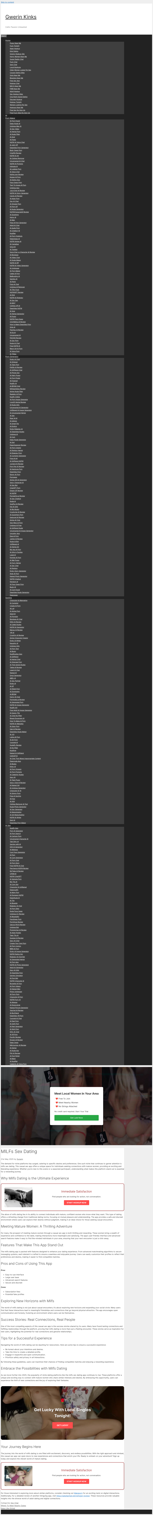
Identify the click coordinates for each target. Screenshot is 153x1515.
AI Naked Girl (14, 785)
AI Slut (12, 442)
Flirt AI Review (15, 1053)
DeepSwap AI (15, 239)
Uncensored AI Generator (19, 407)
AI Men (12, 220)
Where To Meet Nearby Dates (13, 1506)
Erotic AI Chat (15, 359)
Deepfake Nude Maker (18, 732)
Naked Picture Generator (19, 1008)
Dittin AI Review (15, 622)
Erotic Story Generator (18, 571)
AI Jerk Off (14, 145)
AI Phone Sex (15, 373)
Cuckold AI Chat (16, 1018)
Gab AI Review (15, 729)
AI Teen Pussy (15, 780)
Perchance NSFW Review (19, 868)
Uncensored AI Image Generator (21, 531)
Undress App (14, 188)
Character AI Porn (16, 997)
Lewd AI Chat (15, 670)
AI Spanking (14, 215)
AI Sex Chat (14, 566)
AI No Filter (14, 748)
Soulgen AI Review (16, 938)
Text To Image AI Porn (18, 185)
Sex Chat (14, 1503)
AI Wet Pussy (14, 560)
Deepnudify (14, 890)
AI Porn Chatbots (16, 236)
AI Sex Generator (16, 809)
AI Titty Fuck (14, 290)
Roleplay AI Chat (16, 906)
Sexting (8, 598)
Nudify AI (13, 383)
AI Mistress (14, 850)
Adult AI (13, 614)
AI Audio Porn (15, 228)
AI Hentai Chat (15, 659)
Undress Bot (14, 927)
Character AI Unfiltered (18, 887)
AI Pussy (13, 316)
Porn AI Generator (16, 831)
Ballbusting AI (15, 276)
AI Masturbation (15, 812)
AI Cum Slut (14, 884)
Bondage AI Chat (16, 619)
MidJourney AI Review (18, 1045)
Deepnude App (15, 761)
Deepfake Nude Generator (19, 592)
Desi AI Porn (14, 536)
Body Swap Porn (16, 150)
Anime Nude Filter (16, 391)
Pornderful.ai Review (17, 496)
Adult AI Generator (16, 967)
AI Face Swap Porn (17, 584)
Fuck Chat (13, 62)
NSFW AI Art (14, 156)
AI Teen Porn (14, 365)
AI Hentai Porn (15, 132)
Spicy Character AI (17, 482)
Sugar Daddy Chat (17, 59)
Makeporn (78, 1493)
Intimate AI (14, 166)
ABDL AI (13, 678)
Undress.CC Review (17, 914)
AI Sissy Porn (14, 726)
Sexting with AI (15, 844)
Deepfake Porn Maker (18, 823)
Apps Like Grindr (8, 1508)
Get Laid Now (76, 1118)
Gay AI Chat (14, 201)
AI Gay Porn (14, 340)
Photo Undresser (16, 992)
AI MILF (12, 303)
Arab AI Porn (14, 574)
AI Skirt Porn (14, 1029)
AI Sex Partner (15, 681)
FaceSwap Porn (15, 919)
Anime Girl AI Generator (18, 480)
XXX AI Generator (16, 847)
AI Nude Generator (17, 209)
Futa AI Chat (14, 284)
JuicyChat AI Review (17, 190)
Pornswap (13, 477)
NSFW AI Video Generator (19, 265)
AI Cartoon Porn (15, 836)
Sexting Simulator (16, 975)
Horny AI (13, 217)
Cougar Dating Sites (17, 73)
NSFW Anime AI (15, 241)
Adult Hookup (15, 91)
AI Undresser (14, 268)
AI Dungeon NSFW (16, 895)
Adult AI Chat (14, 225)
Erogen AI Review (16, 1040)
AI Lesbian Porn (15, 169)
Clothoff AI (14, 756)
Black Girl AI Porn (16, 349)
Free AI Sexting (15, 796)
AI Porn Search (15, 833)
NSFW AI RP (14, 263)
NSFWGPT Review (16, 292)
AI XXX (12, 801)
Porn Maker (10, 118)
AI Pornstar (14, 616)
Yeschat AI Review (16, 1010)
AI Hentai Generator (17, 314)
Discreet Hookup (16, 99)
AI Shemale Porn (16, 662)
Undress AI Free (16, 525)
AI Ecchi (13, 332)
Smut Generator (15, 675)
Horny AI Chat (15, 697)
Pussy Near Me (15, 43)
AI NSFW (13, 493)
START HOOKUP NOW (76, 1203)
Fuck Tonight (14, 46)
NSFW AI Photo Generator (19, 965)
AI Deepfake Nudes (17, 432)
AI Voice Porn (14, 351)
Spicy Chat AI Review (18, 783)
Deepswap (14, 595)
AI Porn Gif (14, 207)
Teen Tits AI (14, 935)
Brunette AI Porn (16, 984)
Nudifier (13, 233)
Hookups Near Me (16, 107)
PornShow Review (16, 922)
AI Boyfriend (14, 1013)
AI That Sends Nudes (17, 665)
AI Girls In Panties (16, 552)
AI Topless (13, 249)
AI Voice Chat (15, 172)
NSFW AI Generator (17, 627)
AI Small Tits (14, 424)
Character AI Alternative (18, 600)
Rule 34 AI (13, 418)
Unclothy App (15, 533)
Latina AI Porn (15, 737)
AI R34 (12, 295)
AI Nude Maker (15, 260)
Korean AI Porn (15, 177)
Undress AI (14, 434)
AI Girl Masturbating (17, 815)
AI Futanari (14, 381)
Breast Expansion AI (17, 718)
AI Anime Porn (15, 611)
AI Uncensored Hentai (18, 413)
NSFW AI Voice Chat (17, 142)
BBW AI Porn (14, 949)
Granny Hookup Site (17, 54)
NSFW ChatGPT (16, 876)
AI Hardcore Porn (16, 469)
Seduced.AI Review (17, 517)
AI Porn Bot (14, 978)
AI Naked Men (15, 989)
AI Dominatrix (15, 691)
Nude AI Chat (15, 343)
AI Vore (12, 311)
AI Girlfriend (14, 657)
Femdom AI (14, 582)
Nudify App (14, 828)
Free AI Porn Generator (18, 223)
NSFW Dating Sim (16, 954)
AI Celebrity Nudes (17, 775)
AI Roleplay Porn (16, 453)
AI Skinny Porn (15, 793)
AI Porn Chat (14, 860)
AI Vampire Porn (16, 879)
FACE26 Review (15, 338)
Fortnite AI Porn (15, 558)
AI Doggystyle (15, 1005)
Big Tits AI (13, 882)
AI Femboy (14, 568)
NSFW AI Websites (16, 724)
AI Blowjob (13, 903)
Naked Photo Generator (18, 576)
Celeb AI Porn (15, 274)
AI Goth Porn (14, 1024)
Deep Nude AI (15, 123)
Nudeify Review (15, 745)
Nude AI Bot (14, 541)
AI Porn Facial (15, 121)
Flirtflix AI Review (16, 367)
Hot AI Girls (14, 507)
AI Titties (13, 354)
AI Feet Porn (14, 1021)
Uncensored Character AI (19, 839)
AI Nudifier (14, 1061)
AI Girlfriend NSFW (16, 461)
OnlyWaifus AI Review (18, 322)
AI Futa (12, 799)
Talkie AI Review (16, 667)
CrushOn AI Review (17, 635)
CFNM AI (13, 874)
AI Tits (12, 900)
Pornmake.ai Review (17, 700)
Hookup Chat (14, 83)
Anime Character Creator (19, 638)
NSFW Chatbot (15, 579)
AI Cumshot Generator (18, 456)
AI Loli (12, 608)
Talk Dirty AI (14, 842)
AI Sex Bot (13, 485)
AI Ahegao (13, 1002)
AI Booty (13, 651)
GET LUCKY (62, 1425)
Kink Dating (14, 51)
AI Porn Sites (14, 908)
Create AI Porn (15, 606)
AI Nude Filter (15, 134)
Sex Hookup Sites (16, 94)
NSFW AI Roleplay (16, 298)
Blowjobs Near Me (16, 78)
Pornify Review (15, 1037)
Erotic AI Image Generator (19, 951)
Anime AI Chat (15, 520)
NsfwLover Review (17, 174)
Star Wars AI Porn (16, 523)
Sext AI (12, 820)
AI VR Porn (14, 1034)
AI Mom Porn (14, 892)
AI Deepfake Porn (16, 973)
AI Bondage (14, 255)
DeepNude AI (15, 898)
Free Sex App (15, 81)
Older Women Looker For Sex (20, 70)
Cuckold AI (14, 742)
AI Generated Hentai (17, 959)
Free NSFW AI (15, 346)
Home (7, 40)
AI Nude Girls (14, 405)
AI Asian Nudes (15, 933)
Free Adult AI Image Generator (21, 710)
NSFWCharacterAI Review (19, 212)
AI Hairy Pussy (15, 375)
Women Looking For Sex (18, 105)
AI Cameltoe (14, 244)
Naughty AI (14, 643)
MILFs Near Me (15, 86)
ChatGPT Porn (15, 488)
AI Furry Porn (14, 994)
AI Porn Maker (15, 271)
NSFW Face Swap (16, 319)
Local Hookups (15, 67)
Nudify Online (15, 397)
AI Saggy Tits (15, 713)
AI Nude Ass (14, 1050)
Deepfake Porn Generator (19, 148)
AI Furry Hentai (15, 563)
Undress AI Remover (17, 287)
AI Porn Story (14, 863)
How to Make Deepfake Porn (20, 324)
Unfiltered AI (14, 544)
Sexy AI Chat (14, 941)
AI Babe (13, 1059)
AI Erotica (13, 426)
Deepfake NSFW (16, 308)
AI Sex (12, 416)
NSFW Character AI (17, 981)
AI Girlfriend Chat (16, 370)
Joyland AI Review (16, 464)
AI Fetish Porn (15, 689)
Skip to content (7, 2)
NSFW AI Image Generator (19, 705)
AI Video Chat (15, 257)
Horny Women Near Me (18, 56)
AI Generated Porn (16, 702)
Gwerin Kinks (21, 17)
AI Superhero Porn (16, 515)
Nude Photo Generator (18, 807)
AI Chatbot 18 (15, 231)
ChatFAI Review (15, 153)
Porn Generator (11, 356)
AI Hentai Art (14, 547)
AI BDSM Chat (15, 386)
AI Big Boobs (14, 509)
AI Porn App (14, 962)
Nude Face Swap (16, 911)
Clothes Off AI (15, 306)
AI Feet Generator (16, 1026)
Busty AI (13, 587)
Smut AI (13, 247)
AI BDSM (13, 694)
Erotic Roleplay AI (16, 429)
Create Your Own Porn (18, 943)
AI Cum (12, 437)
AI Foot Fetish (15, 1056)
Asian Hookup (15, 48)
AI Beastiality (14, 917)
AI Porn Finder (15, 378)
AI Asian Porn (14, 198)
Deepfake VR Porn (16, 1016)
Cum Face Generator (17, 852)
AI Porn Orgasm (15, 769)
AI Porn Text (14, 649)
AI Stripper (14, 362)
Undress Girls (14, 646)
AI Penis (13, 282)
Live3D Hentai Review (18, 402)
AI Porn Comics (15, 946)
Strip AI (12, 327)
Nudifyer (13, 750)
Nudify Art (13, 708)
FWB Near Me (15, 89)
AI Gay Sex (14, 300)
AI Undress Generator (18, 788)
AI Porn (12, 855)
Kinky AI (13, 766)
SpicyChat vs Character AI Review (22, 252)
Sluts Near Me (15, 75)
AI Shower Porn (15, 204)
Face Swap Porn (16, 182)
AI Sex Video (14, 129)
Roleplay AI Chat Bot (17, 957)
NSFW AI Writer (15, 817)
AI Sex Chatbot (15, 499)
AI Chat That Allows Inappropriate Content (25, 758)
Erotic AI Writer (15, 641)
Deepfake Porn (15, 472)
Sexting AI (13, 279)
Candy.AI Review (16, 196)
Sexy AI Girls (14, 970)
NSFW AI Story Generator (19, 193)
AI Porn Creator (15, 448)
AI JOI (12, 734)
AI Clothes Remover (17, 158)
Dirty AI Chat (14, 1032)
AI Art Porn (14, 740)
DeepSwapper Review (18, 445)
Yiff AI (12, 633)
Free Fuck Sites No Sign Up (20, 113)
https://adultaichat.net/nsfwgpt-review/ (73, 1496)
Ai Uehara (13, 421)
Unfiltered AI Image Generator (21, 410)
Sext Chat (13, 65)
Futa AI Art (14, 458)
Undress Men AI (15, 126)
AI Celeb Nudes (15, 624)
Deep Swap (14, 1042)
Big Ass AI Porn (15, 549)
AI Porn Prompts (16, 772)
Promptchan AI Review (18, 930)
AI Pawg (13, 140)
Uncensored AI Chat (17, 161)
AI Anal (12, 137)
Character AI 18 (15, 791)
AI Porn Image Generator (19, 399)
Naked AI (13, 673)
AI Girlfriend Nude (16, 528)
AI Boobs (13, 764)
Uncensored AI (15, 335)
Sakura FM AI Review (17, 925)
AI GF (12, 686)
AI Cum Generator (16, 858)
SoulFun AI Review (16, 504)
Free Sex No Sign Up (17, 110)
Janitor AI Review (16, 539)
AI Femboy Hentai (16, 450)
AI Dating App (15, 180)
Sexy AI (12, 777)
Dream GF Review (16, 491)
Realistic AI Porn (16, 394)
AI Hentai (13, 1048)
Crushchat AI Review (17, 512)
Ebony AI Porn (15, 474)
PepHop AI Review (16, 330)
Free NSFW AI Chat (17, 866)
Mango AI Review (16, 630)
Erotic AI (13, 683)
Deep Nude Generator (18, 440)
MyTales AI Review (17, 871)
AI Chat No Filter (16, 716)
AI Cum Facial (15, 590)
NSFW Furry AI (15, 1000)
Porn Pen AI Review (17, 466)
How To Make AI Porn (18, 721)
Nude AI (13, 501)
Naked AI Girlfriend (17, 753)
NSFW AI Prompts (16, 164)
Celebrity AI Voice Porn (18, 1064)
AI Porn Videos (15, 986)
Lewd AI (13, 555)
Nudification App (16, 654)
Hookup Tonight (16, 102)
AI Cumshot (14, 603)
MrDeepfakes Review (17, 389)
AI (6, 115)
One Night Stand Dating (18, 97)
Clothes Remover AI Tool (19, 804)
